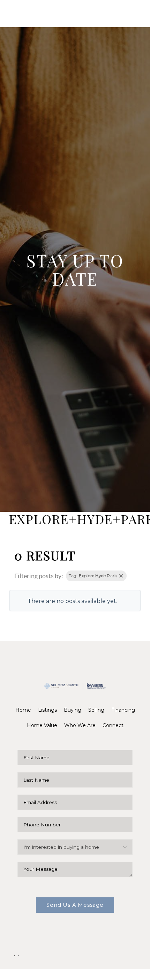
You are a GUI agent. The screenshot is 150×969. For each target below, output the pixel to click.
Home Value (42, 725)
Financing (123, 710)
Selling (96, 710)
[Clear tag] (121, 576)
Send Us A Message (75, 905)
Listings (47, 710)
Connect (113, 725)
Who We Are (80, 725)
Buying (72, 710)
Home (23, 710)
